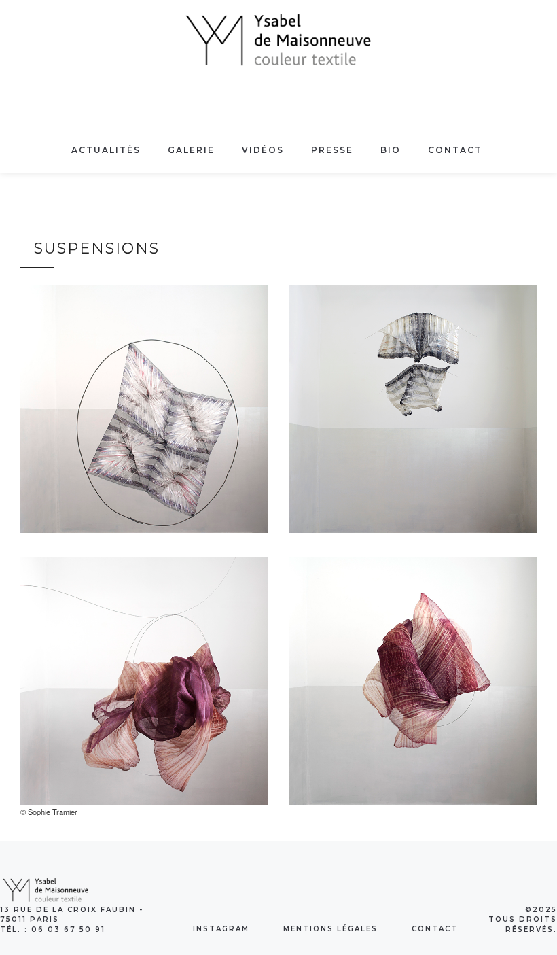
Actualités (106, 150)
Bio (390, 150)
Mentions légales (330, 928)
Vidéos (263, 150)
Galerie (191, 150)
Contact (455, 150)
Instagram (221, 928)
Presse (332, 150)
